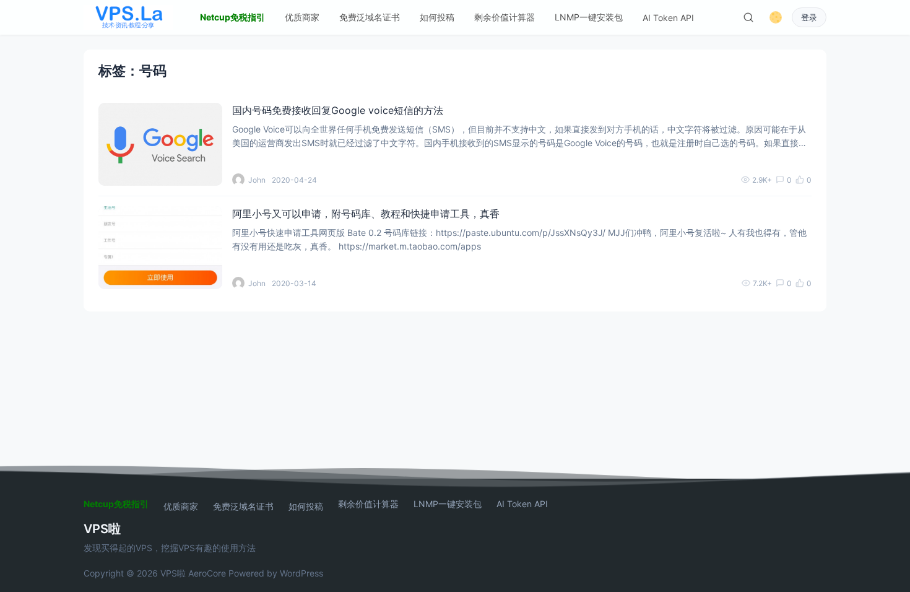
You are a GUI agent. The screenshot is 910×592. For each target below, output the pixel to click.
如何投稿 (437, 17)
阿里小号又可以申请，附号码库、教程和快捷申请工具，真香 (366, 213)
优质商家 (302, 17)
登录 (809, 17)
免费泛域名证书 (369, 17)
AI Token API (668, 17)
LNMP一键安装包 (589, 17)
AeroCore (207, 573)
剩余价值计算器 (504, 17)
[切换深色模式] (776, 17)
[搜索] (748, 17)
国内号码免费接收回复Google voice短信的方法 (337, 110)
